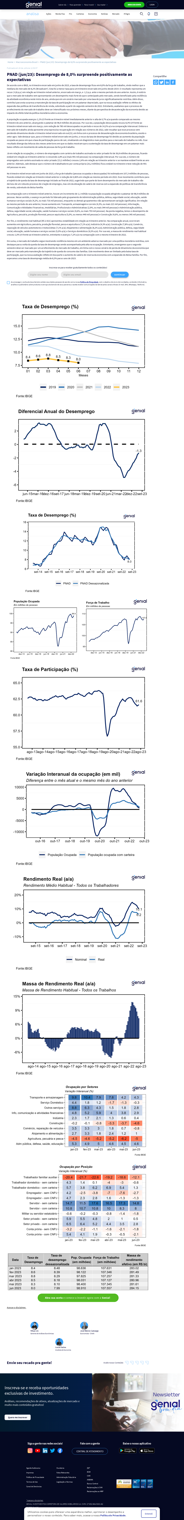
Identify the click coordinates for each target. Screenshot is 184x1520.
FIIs (70, 14)
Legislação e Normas (64, 1482)
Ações (48, 14)
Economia (92, 14)
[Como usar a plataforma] (156, 14)
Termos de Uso (32, 1482)
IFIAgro (127, 14)
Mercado (115, 14)
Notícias (104, 14)
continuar (119, 274)
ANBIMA (90, 1479)
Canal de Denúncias (34, 1486)
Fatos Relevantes (62, 1472)
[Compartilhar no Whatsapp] (155, 82)
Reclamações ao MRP (95, 1491)
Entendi (149, 1513)
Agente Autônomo (33, 1468)
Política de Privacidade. (113, 1515)
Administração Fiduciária (66, 1477)
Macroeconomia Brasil (27, 62)
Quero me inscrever (17, 1417)
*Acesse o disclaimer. (34, 1500)
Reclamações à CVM (94, 1487)
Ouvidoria (60, 1468)
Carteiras (80, 14)
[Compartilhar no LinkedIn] (167, 82)
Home (10, 62)
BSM (88, 1472)
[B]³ (88, 1468)
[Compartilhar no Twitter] (161, 82)
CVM (88, 1476)
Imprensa (30, 1472)
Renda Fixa (60, 14)
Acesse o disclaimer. (16, 1307)
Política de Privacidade (89, 282)
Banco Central (92, 1483)
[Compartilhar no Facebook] (173, 82)
